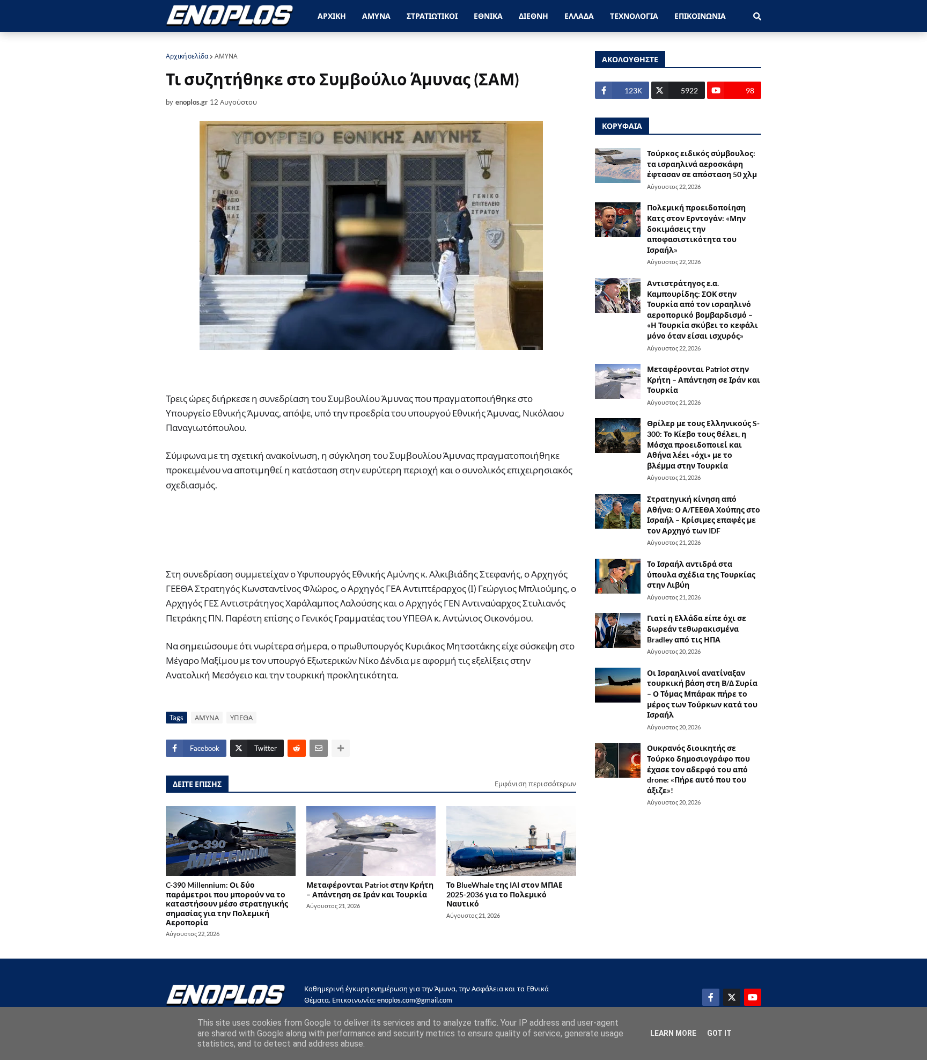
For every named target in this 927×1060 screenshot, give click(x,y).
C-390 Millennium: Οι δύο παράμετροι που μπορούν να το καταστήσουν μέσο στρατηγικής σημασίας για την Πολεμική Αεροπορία (227, 903)
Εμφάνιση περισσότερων (535, 783)
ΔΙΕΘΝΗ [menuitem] (533, 15)
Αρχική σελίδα (187, 56)
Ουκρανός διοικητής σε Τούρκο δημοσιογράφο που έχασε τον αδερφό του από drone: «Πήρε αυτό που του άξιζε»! (698, 768)
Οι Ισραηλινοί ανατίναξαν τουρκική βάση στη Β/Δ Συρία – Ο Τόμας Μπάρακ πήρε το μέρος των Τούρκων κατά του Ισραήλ (702, 693)
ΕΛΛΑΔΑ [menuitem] (579, 15)
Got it (719, 1033)
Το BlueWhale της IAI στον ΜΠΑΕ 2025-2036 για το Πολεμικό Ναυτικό (504, 894)
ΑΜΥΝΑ (226, 56)
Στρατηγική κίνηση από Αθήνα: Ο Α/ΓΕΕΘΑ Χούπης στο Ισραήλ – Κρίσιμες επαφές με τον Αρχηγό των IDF (703, 514)
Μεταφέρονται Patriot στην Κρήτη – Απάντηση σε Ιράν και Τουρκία (369, 889)
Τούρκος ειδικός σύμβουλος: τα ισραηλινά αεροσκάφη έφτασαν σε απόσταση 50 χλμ (702, 164)
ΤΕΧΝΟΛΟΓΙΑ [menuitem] (634, 15)
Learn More (673, 1033)
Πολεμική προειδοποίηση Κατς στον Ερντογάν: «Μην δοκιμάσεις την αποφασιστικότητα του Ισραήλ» (696, 228)
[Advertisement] (359, 530)
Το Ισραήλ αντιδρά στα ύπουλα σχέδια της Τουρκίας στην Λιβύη (701, 574)
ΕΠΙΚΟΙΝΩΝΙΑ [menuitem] (700, 15)
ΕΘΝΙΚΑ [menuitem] (488, 15)
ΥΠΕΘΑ (241, 717)
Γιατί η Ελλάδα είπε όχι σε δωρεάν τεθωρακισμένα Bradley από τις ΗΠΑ (696, 628)
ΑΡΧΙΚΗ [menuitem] (332, 15)
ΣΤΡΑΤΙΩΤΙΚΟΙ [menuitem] (432, 15)
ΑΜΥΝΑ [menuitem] (376, 15)
